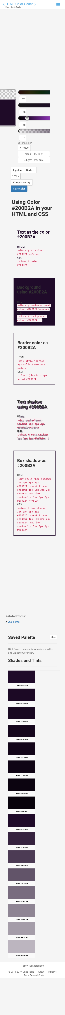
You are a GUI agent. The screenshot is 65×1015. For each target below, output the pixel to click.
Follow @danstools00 (33, 966)
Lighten (17, 170)
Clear (53, 637)
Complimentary (21, 182)
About (41, 972)
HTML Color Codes (19, 3)
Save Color (19, 188)
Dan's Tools (28, 972)
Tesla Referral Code (34, 975)
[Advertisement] (32, 51)
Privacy (51, 972)
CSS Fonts (14, 621)
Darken (30, 170)
